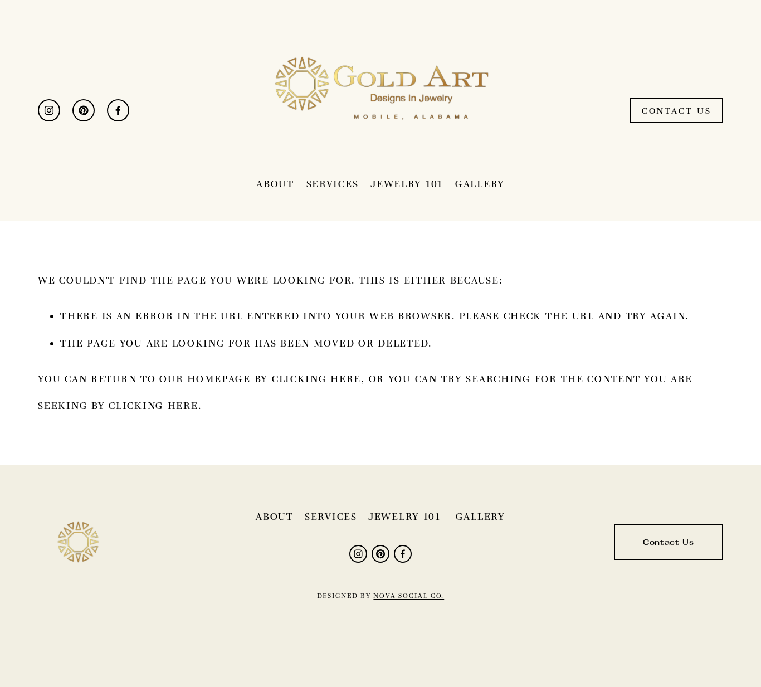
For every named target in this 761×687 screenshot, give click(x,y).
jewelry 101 (404, 516)
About (275, 184)
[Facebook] (118, 110)
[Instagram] (49, 110)
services (331, 516)
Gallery (480, 184)
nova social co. (408, 596)
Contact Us (676, 110)
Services (332, 184)
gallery (480, 516)
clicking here (316, 379)
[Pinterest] (83, 110)
